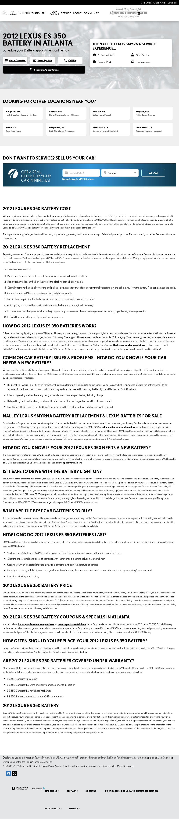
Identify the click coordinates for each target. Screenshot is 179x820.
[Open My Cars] (138, 13)
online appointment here (69, 462)
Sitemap (73, 808)
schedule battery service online (118, 427)
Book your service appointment (129, 345)
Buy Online (54, 13)
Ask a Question (15, 60)
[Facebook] (8, 773)
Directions (51, 791)
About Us (90, 791)
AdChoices (36, 788)
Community (91, 13)
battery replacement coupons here (36, 624)
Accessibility (52, 808)
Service (66, 13)
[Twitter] (14, 773)
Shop (35, 13)
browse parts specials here (72, 624)
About (77, 13)
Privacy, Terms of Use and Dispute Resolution (131, 791)
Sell (44, 13)
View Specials (42, 60)
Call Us (70, 60)
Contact (71, 791)
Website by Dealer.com (20, 788)
